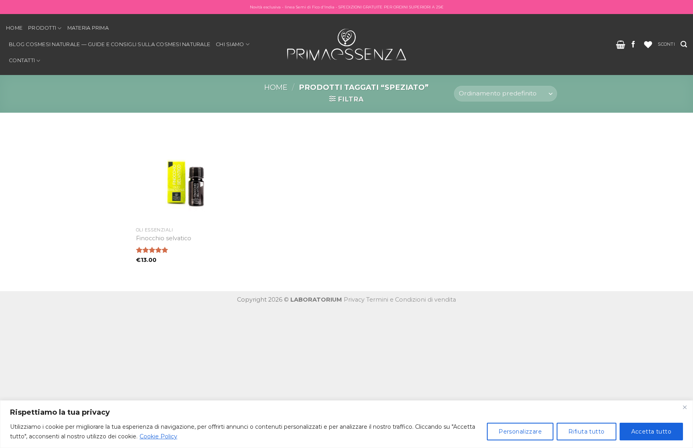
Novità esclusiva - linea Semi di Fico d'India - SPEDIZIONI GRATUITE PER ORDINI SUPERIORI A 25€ (347, 7)
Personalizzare (520, 431)
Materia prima (88, 28)
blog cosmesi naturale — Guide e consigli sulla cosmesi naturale (109, 44)
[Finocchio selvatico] (185, 174)
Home (14, 28)
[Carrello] (620, 44)
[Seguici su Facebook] (633, 44)
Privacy (354, 299)
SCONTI (666, 44)
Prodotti (42, 28)
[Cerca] (684, 44)
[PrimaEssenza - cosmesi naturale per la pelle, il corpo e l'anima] (346, 44)
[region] (346, 424)
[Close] (684, 407)
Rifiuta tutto (586, 431)
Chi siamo (230, 44)
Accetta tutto (651, 431)
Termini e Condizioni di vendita (411, 299)
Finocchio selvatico (163, 238)
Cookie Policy (158, 436)
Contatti (22, 60)
